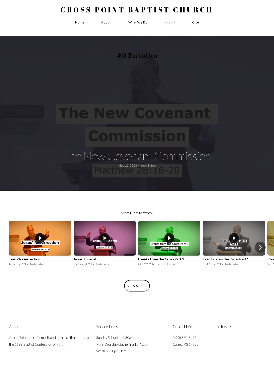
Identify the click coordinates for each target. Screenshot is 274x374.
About (106, 22)
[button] (260, 247)
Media (170, 22)
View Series (137, 286)
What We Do (138, 22)
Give (195, 22)
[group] (40, 245)
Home (79, 22)
